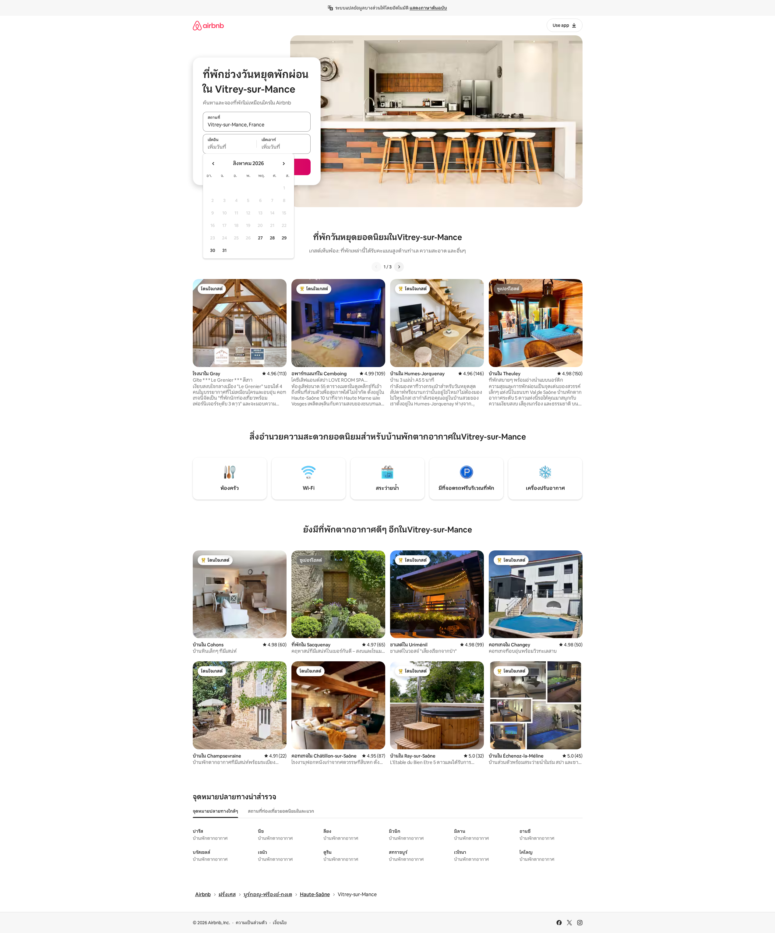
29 (284, 238)
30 (212, 250)
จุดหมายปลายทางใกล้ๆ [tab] (215, 811)
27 (260, 238)
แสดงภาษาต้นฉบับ (428, 8)
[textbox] (230, 147)
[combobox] (257, 125)
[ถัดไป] (399, 267)
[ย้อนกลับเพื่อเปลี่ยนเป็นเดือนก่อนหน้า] (213, 163)
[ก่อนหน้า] (376, 267)
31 (224, 250)
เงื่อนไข (280, 922)
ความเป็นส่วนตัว (251, 922)
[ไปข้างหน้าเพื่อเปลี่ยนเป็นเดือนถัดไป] (283, 163)
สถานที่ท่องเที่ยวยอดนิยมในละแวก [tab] (281, 811)
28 (272, 238)
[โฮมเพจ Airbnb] (208, 25)
